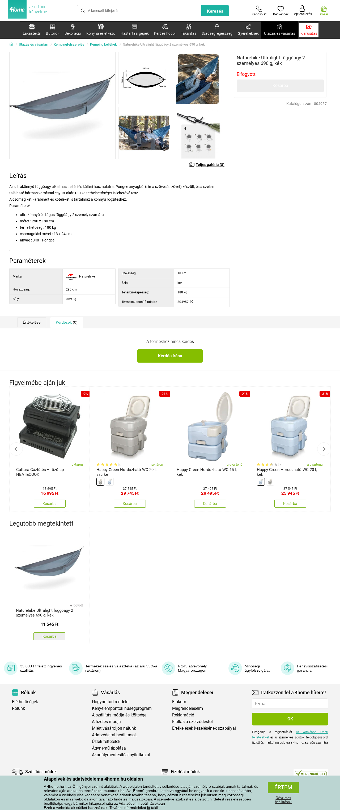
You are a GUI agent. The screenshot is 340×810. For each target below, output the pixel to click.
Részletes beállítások (283, 800)
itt (148, 807)
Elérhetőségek (25, 702)
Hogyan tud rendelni (111, 702)
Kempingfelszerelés (69, 44)
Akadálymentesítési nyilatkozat (121, 755)
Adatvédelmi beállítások (114, 735)
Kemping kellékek (103, 44)
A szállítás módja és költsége (119, 715)
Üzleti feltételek (106, 741)
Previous (16, 449)
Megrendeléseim (187, 708)
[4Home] (13, 44)
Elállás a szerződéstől (192, 722)
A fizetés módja (106, 722)
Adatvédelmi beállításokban (142, 803)
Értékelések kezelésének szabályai (204, 728)
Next (323, 449)
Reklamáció (183, 715)
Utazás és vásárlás (33, 44)
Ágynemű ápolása (109, 748)
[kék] (109, 481)
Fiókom (179, 702)
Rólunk (18, 708)
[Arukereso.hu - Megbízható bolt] (311, 773)
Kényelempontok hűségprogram (122, 708)
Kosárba (280, 85)
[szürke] (100, 481)
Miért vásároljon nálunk (114, 728)
